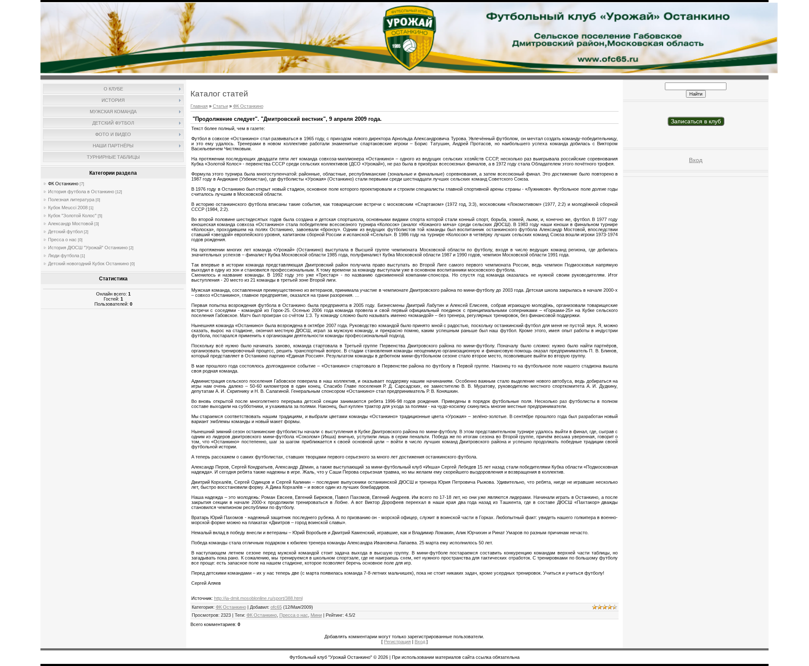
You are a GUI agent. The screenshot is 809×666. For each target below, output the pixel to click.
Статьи (220, 106)
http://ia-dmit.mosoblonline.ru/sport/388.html (258, 598)
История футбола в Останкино (81, 191)
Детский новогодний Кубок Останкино (88, 263)
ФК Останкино (63, 183)
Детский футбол (65, 231)
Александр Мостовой (70, 223)
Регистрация (397, 641)
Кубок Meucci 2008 (68, 207)
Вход (420, 641)
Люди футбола (63, 255)
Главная (199, 106)
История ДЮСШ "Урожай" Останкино (88, 247)
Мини (316, 615)
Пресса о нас (62, 239)
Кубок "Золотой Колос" (72, 215)
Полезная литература (71, 199)
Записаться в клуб (696, 121)
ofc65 (276, 607)
